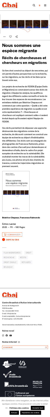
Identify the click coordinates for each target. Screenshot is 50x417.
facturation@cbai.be (23, 316)
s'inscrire (8, 347)
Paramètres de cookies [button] (30, 412)
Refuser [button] (14, 412)
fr (39, 5)
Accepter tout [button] (37, 408)
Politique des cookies (19, 407)
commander (13, 234)
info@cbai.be (11, 313)
